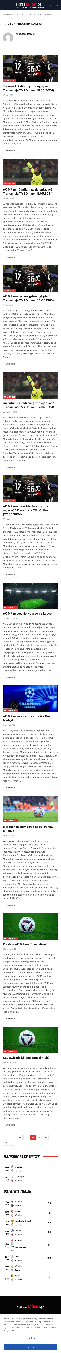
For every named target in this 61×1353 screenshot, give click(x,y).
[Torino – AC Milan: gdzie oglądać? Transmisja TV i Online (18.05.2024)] (30, 68)
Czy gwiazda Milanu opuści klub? (26, 1057)
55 (39, 1137)
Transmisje (9, 80)
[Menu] (5, 5)
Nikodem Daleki (25, 33)
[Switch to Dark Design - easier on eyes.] (52, 5)
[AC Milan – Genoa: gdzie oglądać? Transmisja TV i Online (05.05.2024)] (30, 278)
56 (46, 1137)
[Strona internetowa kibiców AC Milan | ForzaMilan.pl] (30, 5)
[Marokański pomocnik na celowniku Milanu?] (30, 809)
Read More (11, 151)
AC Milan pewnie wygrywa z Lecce (27, 613)
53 (26, 1137)
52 (20, 1137)
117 (6, 1143)
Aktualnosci (10, 607)
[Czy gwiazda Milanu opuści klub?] (30, 1040)
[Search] (56, 5)
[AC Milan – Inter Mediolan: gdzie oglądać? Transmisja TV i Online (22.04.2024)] (30, 488)
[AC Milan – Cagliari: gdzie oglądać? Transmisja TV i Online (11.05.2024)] (30, 172)
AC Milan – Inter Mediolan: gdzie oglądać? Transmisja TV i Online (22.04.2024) (26, 510)
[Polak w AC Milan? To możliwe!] (30, 926)
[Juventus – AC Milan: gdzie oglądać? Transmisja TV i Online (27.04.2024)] (30, 385)
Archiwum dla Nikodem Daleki (29, 14)
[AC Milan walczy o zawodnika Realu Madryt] (30, 698)
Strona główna (9, 14)
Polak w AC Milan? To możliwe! (25, 944)
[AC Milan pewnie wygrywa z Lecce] (30, 596)
